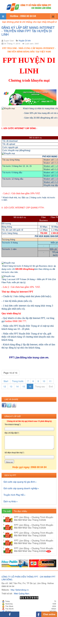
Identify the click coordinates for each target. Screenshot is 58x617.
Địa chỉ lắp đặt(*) (12, 432)
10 (44, 381)
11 (50, 381)
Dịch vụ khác (10, 501)
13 (11, 386)
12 (4, 386)
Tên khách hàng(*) (13, 424)
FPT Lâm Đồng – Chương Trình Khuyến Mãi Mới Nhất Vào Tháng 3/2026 (33, 534)
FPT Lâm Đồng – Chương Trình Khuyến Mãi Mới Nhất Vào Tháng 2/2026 (33, 542)
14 (17, 386)
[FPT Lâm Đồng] (29, 7)
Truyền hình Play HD (14, 494)
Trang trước (18, 381)
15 (23, 386)
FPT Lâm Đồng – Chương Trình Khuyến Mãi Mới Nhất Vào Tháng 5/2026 (33, 518)
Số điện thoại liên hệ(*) (14, 452)
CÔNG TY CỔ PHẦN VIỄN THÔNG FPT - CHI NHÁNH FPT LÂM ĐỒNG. (28, 578)
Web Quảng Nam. (22, 593)
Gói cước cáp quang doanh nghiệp (20, 488)
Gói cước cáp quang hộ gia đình (19, 481)
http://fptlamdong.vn (20, 589)
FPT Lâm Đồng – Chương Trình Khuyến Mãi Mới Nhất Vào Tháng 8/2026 (33, 549)
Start (6, 381)
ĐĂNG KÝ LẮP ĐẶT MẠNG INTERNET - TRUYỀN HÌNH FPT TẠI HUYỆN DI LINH (28, 31)
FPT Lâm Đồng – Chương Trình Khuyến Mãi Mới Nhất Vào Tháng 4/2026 (33, 526)
